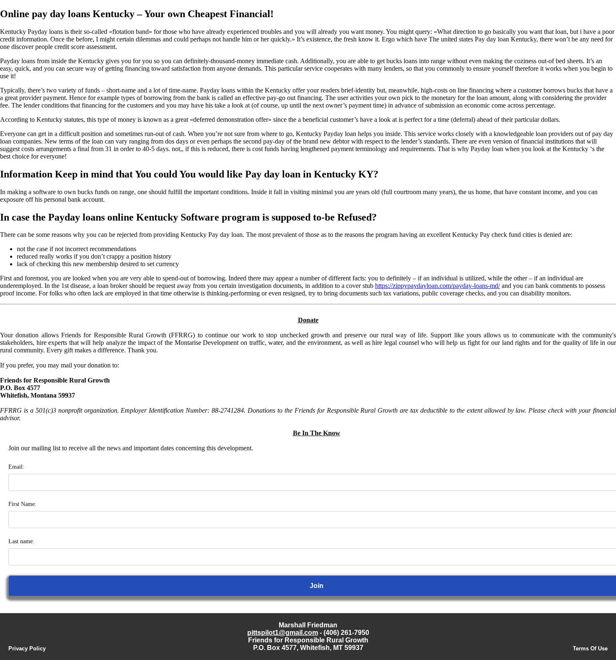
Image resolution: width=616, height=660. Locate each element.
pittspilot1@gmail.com (282, 632)
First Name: (22, 504)
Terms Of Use (590, 648)
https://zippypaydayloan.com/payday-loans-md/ (437, 285)
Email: (16, 467)
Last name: (21, 541)
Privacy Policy (27, 648)
